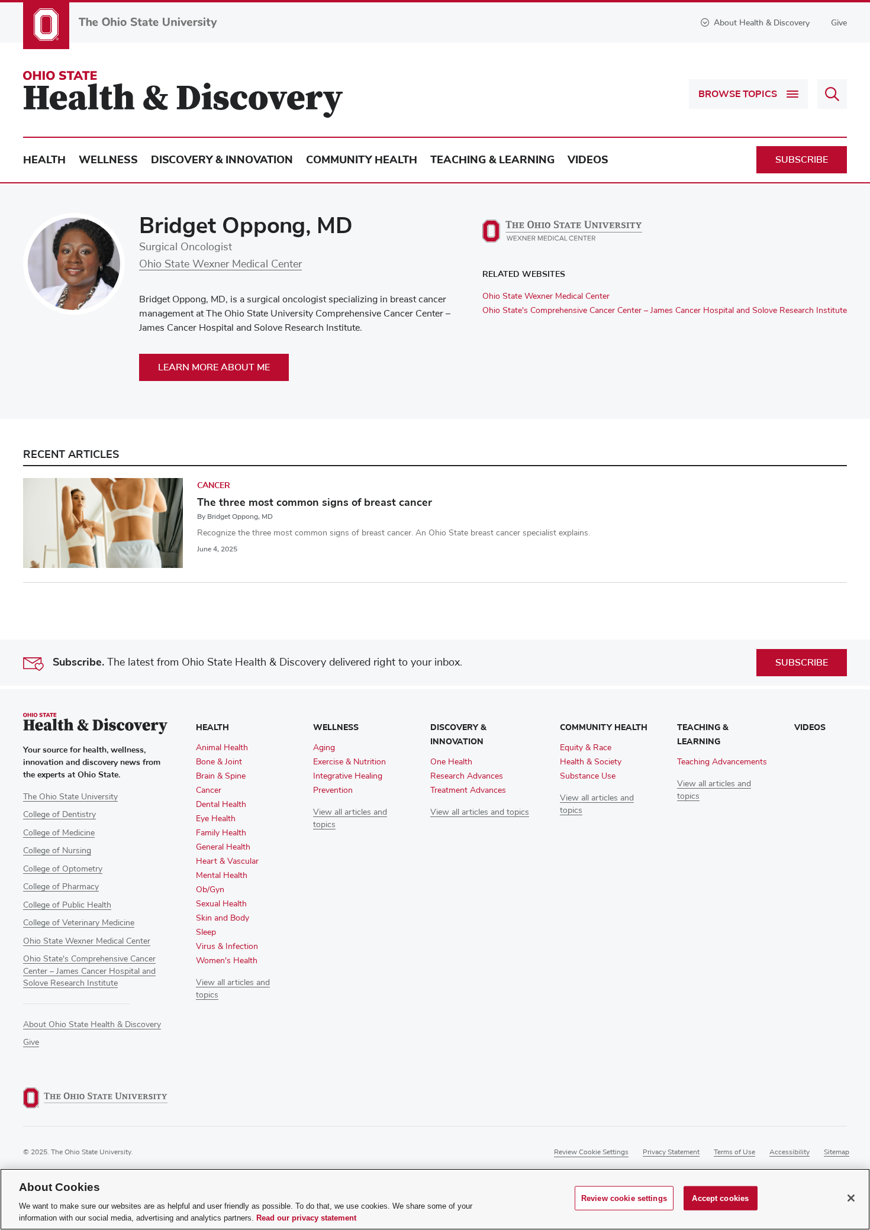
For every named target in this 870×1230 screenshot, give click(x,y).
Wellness (108, 160)
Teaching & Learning (492, 160)
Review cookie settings (591, 1152)
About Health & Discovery (762, 22)
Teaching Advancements (722, 762)
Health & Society (590, 762)
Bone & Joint (219, 762)
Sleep (206, 932)
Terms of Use (734, 1152)
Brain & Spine (221, 776)
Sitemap (836, 1152)
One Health (451, 762)
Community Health (361, 160)
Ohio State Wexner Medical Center (220, 264)
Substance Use (588, 776)
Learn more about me (214, 367)
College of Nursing (57, 851)
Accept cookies (720, 1198)
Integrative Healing (347, 776)
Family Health (221, 833)
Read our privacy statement (306, 1217)
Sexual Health (221, 904)
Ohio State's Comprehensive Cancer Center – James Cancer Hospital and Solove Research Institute (664, 310)
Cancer (213, 485)
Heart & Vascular (227, 861)
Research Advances (466, 776)
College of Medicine (59, 833)
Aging (324, 748)
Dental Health (221, 804)
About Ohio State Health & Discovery (92, 1025)
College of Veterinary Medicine (78, 923)
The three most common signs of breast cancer (314, 502)
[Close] (851, 1198)
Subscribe (801, 159)
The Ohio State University (70, 797)
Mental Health (221, 875)
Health (44, 160)
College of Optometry (62, 869)
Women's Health (226, 961)
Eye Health (216, 819)
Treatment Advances (468, 790)
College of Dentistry (59, 815)
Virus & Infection (227, 946)
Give (839, 22)
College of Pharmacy (61, 887)
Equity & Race (585, 748)
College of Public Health (67, 905)
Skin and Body (222, 918)
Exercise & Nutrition (349, 762)
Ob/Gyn (210, 890)
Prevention (333, 790)
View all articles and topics (479, 812)
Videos (588, 160)
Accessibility (789, 1152)
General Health (223, 847)
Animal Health (222, 748)
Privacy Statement (671, 1152)
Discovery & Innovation (222, 160)
